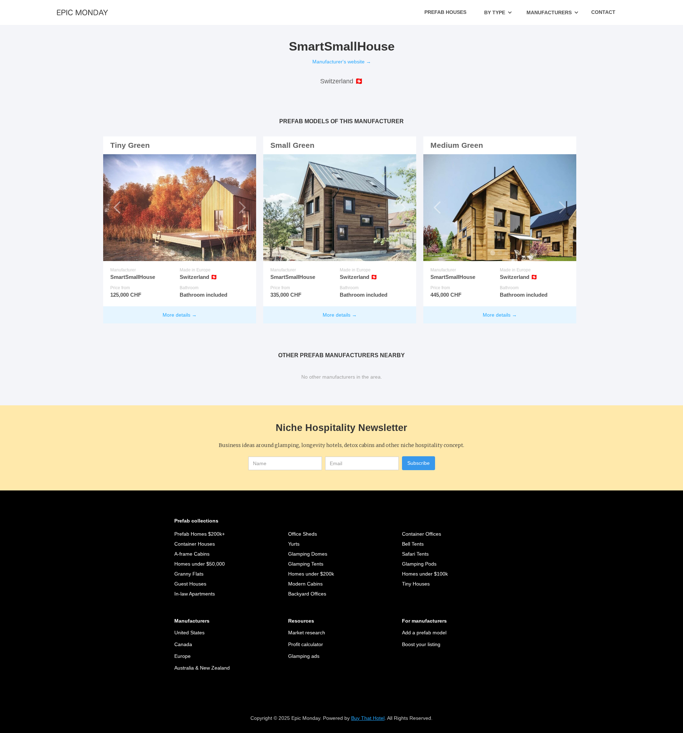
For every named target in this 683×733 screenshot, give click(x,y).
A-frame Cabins (192, 554)
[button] (498, 12)
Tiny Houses (416, 584)
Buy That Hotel (368, 718)
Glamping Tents (305, 564)
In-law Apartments (194, 594)
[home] (82, 12)
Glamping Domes (307, 554)
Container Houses (194, 544)
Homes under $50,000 (199, 564)
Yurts (294, 544)
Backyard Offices (307, 594)
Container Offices (421, 534)
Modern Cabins (305, 584)
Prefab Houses (445, 12)
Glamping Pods (419, 564)
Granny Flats (188, 574)
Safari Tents (415, 554)
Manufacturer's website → (341, 61)
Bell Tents (413, 544)
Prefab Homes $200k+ (199, 534)
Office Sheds (302, 534)
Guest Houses (190, 584)
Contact (603, 12)
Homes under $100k (425, 574)
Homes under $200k (311, 574)
